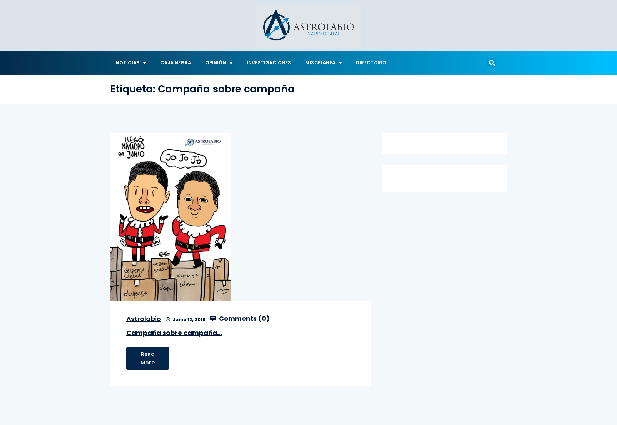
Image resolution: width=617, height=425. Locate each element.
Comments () (243, 318)
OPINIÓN (215, 62)
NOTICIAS (128, 62)
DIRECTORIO (371, 62)
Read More (148, 358)
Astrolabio (143, 318)
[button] (491, 63)
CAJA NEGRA (175, 62)
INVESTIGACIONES (269, 62)
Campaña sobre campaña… (174, 332)
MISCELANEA (320, 62)
